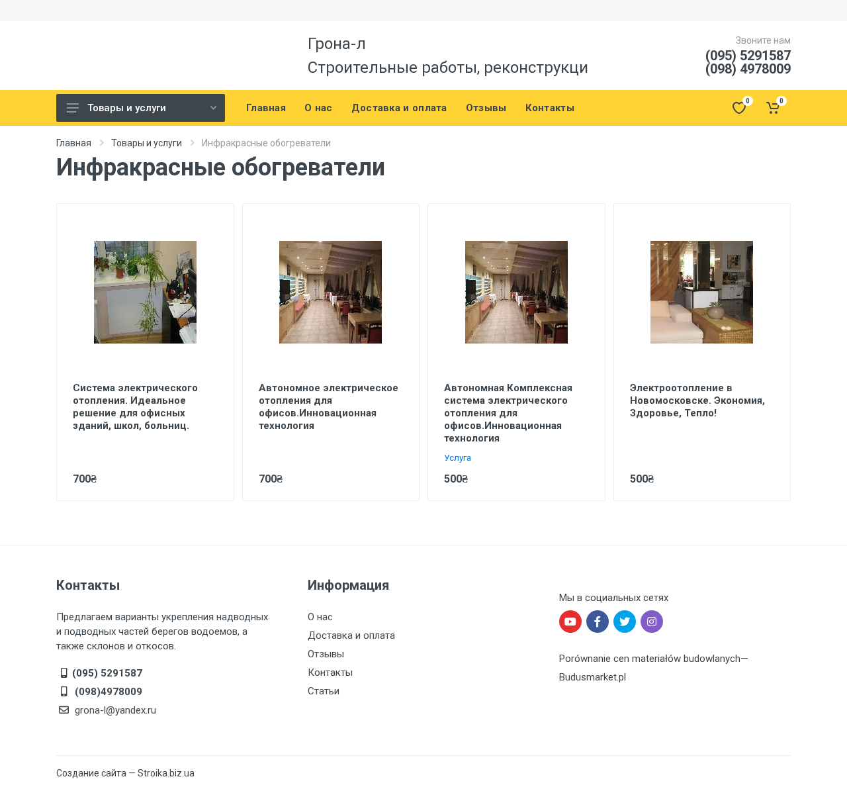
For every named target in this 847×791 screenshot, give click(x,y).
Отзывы (326, 654)
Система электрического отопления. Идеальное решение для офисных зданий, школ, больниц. (135, 407)
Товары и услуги (126, 108)
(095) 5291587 (748, 56)
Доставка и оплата (351, 635)
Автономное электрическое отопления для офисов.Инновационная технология (328, 407)
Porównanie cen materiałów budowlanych (649, 659)
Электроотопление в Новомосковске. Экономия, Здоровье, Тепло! (697, 400)
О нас (320, 617)
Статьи (323, 691)
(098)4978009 (107, 692)
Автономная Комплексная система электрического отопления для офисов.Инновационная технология (508, 413)
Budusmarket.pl (592, 677)
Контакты (330, 672)
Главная (73, 143)
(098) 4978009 (748, 69)
